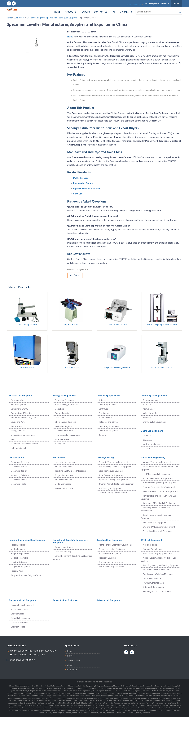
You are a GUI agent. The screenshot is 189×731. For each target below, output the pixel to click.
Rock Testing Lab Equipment (111, 475)
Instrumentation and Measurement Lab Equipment (159, 468)
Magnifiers (59, 409)
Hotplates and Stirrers (108, 422)
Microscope (59, 457)
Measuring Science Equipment (24, 444)
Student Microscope (64, 467)
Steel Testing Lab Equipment (111, 471)
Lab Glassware (16, 457)
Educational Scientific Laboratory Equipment (70, 541)
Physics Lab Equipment (21, 395)
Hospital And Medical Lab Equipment (27, 540)
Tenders (85, 12)
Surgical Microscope (64, 475)
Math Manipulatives (151, 444)
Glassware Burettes (20, 462)
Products (70, 12)
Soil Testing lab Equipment (110, 488)
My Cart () (126, 12)
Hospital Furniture (19, 545)
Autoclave (103, 400)
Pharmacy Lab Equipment (110, 553)
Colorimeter (104, 413)
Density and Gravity (19, 409)
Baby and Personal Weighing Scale (26, 575)
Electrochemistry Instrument (112, 567)
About (177, 3)
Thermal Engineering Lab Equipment (159, 487)
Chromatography (150, 400)
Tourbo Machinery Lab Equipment (157, 531)
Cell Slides (59, 418)
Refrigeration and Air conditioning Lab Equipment (158, 497)
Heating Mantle (105, 418)
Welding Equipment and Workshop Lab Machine (158, 559)
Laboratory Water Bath (109, 426)
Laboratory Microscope (65, 462)
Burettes (147, 405)
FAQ (114, 12)
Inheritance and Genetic (65, 422)
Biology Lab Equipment (64, 395)
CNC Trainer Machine (152, 578)
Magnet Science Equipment (23, 435)
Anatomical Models (19, 622)
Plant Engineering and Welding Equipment (161, 565)
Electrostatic (17, 426)
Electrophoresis (62, 413)
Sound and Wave (18, 422)
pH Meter (147, 418)
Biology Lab (60, 444)
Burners (102, 435)
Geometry (147, 448)
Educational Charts (19, 609)
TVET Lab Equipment (151, 540)
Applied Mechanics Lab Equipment (158, 478)
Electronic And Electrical (21, 413)
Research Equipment (108, 558)
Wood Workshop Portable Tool (156, 570)
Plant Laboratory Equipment (67, 435)
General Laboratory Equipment (112, 549)
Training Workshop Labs (153, 583)
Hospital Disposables (20, 553)
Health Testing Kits (63, 426)
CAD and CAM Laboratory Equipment (159, 527)
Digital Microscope (63, 484)
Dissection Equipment (64, 400)
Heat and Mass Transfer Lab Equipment (160, 491)
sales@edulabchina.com (22, 659)
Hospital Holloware (19, 562)
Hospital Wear (17, 571)
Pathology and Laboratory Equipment (115, 545)
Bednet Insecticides (64, 547)
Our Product (19, 18)
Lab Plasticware (18, 627)
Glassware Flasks (18, 484)
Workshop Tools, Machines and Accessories (155, 509)
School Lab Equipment (21, 618)
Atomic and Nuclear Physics (23, 418)
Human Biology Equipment (66, 405)
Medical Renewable (19, 558)
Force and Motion (18, 400)
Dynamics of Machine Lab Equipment (159, 503)
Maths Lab (147, 435)
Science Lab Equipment (109, 600)
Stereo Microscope (63, 480)
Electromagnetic (18, 405)
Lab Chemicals (17, 614)
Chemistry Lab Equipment (154, 395)
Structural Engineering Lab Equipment (115, 467)
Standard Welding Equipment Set (157, 553)
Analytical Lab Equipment (110, 540)
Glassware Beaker (19, 471)
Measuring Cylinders (20, 475)
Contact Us (100, 12)
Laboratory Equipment (108, 431)
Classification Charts (64, 431)
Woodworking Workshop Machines (158, 574)
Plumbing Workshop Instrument (157, 591)
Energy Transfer (18, 431)
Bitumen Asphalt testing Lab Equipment (116, 484)
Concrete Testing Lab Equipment (113, 462)
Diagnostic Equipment (20, 567)
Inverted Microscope (64, 488)
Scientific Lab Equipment (65, 600)
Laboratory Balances (108, 405)
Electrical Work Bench (152, 549)
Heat (13, 439)
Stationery (147, 440)
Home (57, 12)
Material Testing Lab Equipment (64, 18)
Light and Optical (18, 448)
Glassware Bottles (19, 467)
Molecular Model (62, 439)
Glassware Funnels (19, 480)
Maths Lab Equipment (152, 431)
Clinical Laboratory (63, 552)
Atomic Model (149, 409)
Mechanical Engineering (37, 18)
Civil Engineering (105, 457)
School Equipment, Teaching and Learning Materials (72, 557)
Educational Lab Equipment (23, 600)
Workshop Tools (150, 545)
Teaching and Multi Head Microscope (71, 471)
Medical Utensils (18, 549)
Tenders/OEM (73, 660)
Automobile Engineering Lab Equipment (160, 483)
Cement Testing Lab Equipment (113, 493)
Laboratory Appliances (108, 395)
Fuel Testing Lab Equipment (155, 522)
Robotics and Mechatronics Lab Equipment (156, 516)
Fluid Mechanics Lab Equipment (157, 474)
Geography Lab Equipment (22, 605)
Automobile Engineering (153, 587)
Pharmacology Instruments (111, 562)
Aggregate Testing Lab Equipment (114, 480)
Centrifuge (103, 409)
